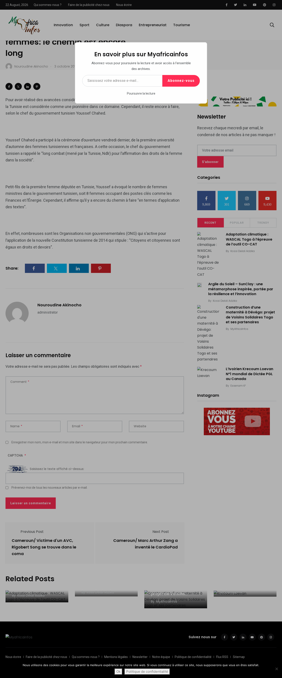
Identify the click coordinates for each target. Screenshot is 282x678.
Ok (118, 671)
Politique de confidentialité (147, 671)
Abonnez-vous (181, 81)
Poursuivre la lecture (141, 93)
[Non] (276, 669)
